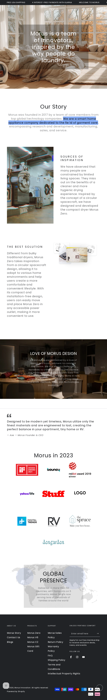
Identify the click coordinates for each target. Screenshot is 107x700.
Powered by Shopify (16, 691)
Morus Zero (33, 633)
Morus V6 (32, 637)
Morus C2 (32, 642)
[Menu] (8, 9)
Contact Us (13, 637)
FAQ (50, 655)
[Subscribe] (98, 634)
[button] (84, 9)
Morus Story (14, 633)
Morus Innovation (22, 687)
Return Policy (55, 642)
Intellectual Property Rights (64, 673)
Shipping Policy (56, 660)
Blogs (10, 642)
